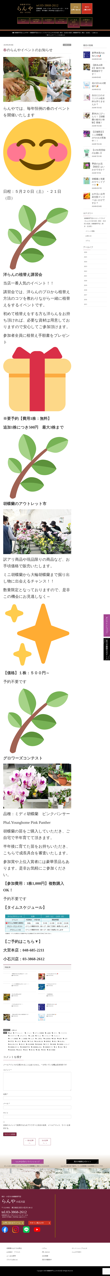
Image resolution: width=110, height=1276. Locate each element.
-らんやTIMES (76, 1252)
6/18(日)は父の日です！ (52, 984)
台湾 (66, 1038)
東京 (55, 1041)
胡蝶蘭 (54, 1044)
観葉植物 (12, 1050)
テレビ (39, 1036)
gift (11, 1033)
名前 (5, 1094)
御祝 (25, 1041)
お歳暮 (49, 1033)
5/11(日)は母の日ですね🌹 (52, 973)
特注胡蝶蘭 (31, 1044)
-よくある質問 (11, 1256)
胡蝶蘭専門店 (26, 1047)
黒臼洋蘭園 (52, 1050)
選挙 (44, 1050)
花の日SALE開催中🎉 (51, 1014)
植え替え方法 (14, 1044)
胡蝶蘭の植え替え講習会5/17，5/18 (19, 973)
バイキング (47, 1036)
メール (6, 1103)
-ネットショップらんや (79, 1248)
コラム (88, 240)
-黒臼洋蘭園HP (47, 1259)
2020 (85, 280)
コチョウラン (23, 1036)
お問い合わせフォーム (11, 1223)
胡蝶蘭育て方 (49, 1047)
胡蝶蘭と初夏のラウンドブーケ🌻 (98, 182)
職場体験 (39, 1044)
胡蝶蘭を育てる (14, 1047)
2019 (85, 285)
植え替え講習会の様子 (16, 994)
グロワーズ (13, 1036)
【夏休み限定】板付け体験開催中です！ (20, 1014)
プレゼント (56, 1036)
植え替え (62, 1041)
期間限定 (48, 1041)
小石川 (19, 1041)
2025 (85, 257)
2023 (85, 266)
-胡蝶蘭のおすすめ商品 (14, 1248)
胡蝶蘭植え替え (37, 1047)
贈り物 (33, 1050)
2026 (85, 252)
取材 (54, 1038)
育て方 (47, 1044)
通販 (39, 1050)
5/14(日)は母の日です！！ (17, 1004)
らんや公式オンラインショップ (27, 1161)
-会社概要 (45, 1256)
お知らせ (67, 45)
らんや (32, 1038)
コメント (7, 1070)
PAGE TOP (105, 1236)
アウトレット (19, 1033)
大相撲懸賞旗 (50, 994)
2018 (85, 290)
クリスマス (63, 1033)
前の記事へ (31, 1142)
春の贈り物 (39, 1041)
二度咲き (39, 1038)
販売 (26, 1050)
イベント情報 (90, 231)
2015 (85, 304)
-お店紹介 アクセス (13, 1252)
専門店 (12, 1041)
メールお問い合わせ (75, 8)
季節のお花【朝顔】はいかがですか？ (98, 166)
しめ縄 (32, 1036)
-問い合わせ (46, 1252)
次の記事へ (45, 1142)
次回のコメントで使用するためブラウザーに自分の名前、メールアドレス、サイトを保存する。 (36, 1126)
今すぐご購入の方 (87, 8)
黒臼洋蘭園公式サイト (82, 1161)
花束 (61, 1047)
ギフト (55, 1033)
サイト (5, 1113)
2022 (85, 271)
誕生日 (20, 1050)
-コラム (44, 1248)
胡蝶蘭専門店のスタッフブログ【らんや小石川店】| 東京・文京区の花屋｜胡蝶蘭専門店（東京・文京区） (95, 222)
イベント (29, 1033)
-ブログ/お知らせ (12, 1259)
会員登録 (47, 1038)
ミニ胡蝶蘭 (24, 1038)
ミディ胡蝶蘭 (14, 1038)
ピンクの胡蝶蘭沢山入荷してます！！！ (20, 984)
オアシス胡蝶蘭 (39, 1033)
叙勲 (60, 1038)
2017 (85, 295)
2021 (85, 276)
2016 (85, 299)
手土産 (31, 1041)
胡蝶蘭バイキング (64, 1044)
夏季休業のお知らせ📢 (52, 1004)
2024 (85, 262)
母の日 (23, 1044)
